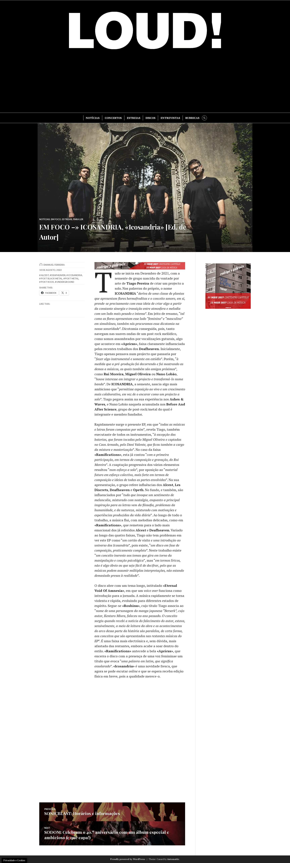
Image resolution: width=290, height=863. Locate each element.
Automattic (173, 859)
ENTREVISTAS (170, 118)
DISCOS (150, 118)
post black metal (51, 278)
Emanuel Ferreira (54, 264)
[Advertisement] (145, 84)
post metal (72, 278)
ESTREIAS (133, 118)
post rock (47, 282)
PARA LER (78, 219)
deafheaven (58, 275)
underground (65, 282)
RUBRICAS (192, 118)
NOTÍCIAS (93, 118)
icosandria (75, 275)
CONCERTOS (113, 118)
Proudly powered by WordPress (127, 859)
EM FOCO (56, 219)
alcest (45, 275)
